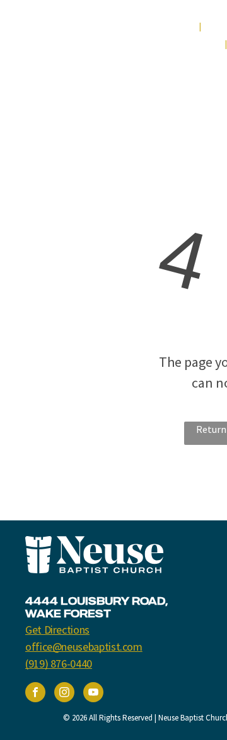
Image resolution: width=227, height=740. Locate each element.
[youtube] (93, 693)
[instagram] (64, 693)
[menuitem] (176, 27)
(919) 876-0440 (58, 663)
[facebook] (35, 693)
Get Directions (57, 629)
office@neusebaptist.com (84, 646)
